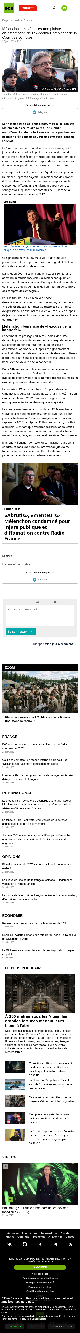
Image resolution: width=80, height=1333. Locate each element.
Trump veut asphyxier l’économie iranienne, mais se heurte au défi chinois (49, 1118)
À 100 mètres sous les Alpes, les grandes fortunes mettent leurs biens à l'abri (36, 1021)
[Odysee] (25, 1244)
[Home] (9, 8)
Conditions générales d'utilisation (40, 1278)
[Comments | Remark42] (40, 623)
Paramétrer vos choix (40, 1287)
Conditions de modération (40, 1291)
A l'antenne (55, 1236)
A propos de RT (40, 1274)
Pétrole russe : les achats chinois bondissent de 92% (34, 923)
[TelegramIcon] (55, 1244)
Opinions (11, 857)
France (7, 556)
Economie (12, 916)
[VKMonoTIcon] (9, 1244)
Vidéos (9, 1157)
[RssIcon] (70, 1244)
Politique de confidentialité (40, 1282)
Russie (65, 1233)
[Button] (64, 8)
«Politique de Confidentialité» (32, 1319)
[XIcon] (40, 1244)
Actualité (13, 1233)
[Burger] (71, 8)
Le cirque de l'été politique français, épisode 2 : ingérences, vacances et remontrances (51, 1084)
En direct (28, 8)
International (17, 793)
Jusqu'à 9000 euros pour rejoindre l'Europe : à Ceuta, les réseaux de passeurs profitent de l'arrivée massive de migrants (36, 839)
